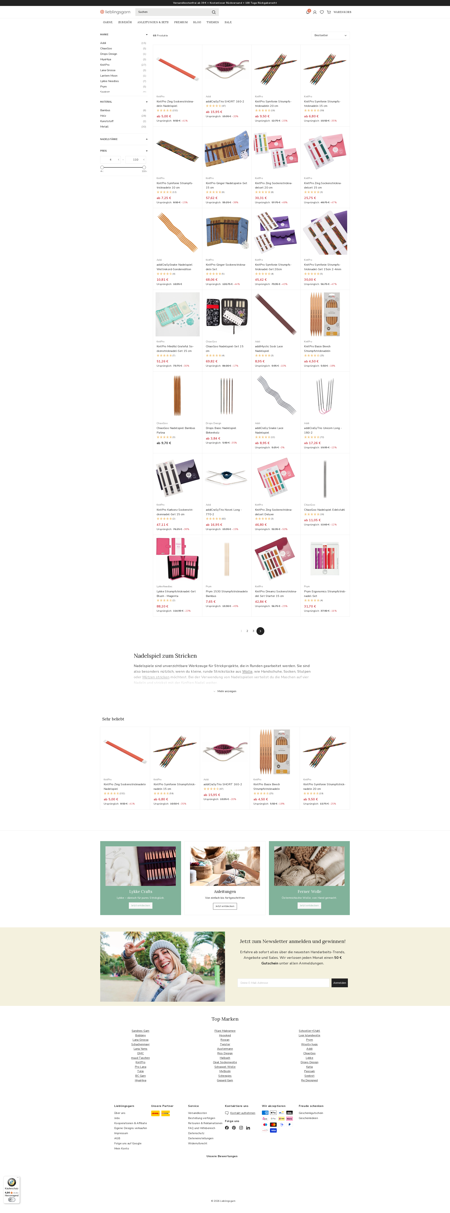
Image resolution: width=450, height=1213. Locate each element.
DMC (140, 1053)
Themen (213, 22)
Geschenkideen (308, 1118)
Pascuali (309, 1071)
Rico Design (225, 1053)
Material (106, 101)
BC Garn (140, 1076)
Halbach (225, 1058)
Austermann (225, 1049)
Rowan (224, 1040)
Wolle (247, 671)
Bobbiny (140, 1035)
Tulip (140, 1071)
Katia (309, 1067)
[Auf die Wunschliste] (200, 54)
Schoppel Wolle (225, 1067)
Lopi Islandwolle (309, 1035)
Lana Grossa (140, 1040)
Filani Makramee (225, 1031)
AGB (117, 1138)
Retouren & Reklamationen (205, 1123)
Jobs (117, 1118)
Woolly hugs (309, 1044)
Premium (181, 22)
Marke (104, 34)
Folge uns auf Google (128, 1143)
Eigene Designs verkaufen (130, 1128)
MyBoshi (225, 1071)
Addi (309, 1049)
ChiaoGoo (309, 1053)
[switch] (11, 1200)
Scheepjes (225, 1076)
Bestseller (321, 35)
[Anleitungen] (225, 866)
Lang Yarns (140, 1049)
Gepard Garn (225, 1080)
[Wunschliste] (322, 12)
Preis (103, 150)
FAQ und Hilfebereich (201, 1128)
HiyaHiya (140, 1080)
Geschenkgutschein (311, 1113)
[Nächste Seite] (260, 631)
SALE (228, 22)
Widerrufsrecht (197, 1143)
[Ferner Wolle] (309, 866)
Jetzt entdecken (140, 905)
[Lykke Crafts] (140, 866)
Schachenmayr (140, 1044)
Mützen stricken (155, 677)
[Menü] (18, 1178)
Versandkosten (197, 1113)
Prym (309, 1040)
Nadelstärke (109, 139)
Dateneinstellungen (200, 1138)
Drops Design (309, 1062)
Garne (108, 22)
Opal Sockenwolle (225, 1062)
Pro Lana (140, 1067)
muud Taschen (140, 1058)
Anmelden (339, 983)
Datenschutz (196, 1133)
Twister (225, 1044)
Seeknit (309, 1076)
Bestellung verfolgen (201, 1118)
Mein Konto (121, 1148)
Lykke (309, 1058)
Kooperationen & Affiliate (130, 1123)
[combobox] (177, 12)
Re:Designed (309, 1080)
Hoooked (225, 1035)
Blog (197, 22)
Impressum (121, 1133)
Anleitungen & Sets (152, 22)
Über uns (119, 1113)
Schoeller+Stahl (309, 1031)
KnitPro (140, 1062)
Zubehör (125, 22)
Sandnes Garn (140, 1031)
